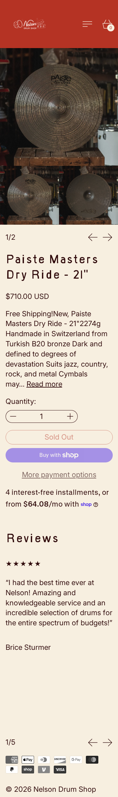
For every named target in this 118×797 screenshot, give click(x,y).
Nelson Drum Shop (64, 789)
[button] (59, 107)
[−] (13, 416)
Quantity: (21, 401)
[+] (70, 416)
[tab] (29, 195)
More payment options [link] (59, 474)
